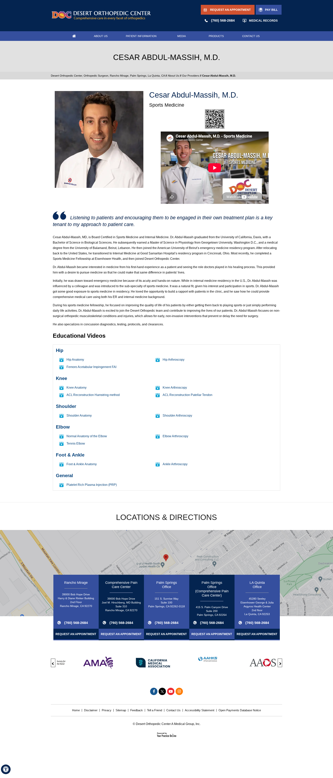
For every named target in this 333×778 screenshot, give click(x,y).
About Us (173, 75)
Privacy (106, 710)
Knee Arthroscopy (175, 387)
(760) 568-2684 (223, 20)
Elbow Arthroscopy (175, 436)
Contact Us (173, 710)
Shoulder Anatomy (79, 415)
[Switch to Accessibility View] (6, 769)
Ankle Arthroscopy (175, 464)
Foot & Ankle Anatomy (81, 464)
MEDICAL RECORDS (263, 20)
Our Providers (190, 75)
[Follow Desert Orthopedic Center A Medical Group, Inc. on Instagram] (179, 691)
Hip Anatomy (75, 359)
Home (76, 710)
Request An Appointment (230, 9)
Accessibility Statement (199, 710)
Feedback (136, 710)
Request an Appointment (76, 634)
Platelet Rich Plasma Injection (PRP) (91, 484)
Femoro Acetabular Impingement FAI (91, 367)
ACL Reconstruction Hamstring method (93, 395)
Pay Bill (271, 9)
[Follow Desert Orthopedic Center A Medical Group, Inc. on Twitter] (162, 691)
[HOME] (74, 36)
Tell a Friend (154, 710)
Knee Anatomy (76, 387)
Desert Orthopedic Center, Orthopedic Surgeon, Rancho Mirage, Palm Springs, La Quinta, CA (108, 75)
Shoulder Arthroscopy (177, 415)
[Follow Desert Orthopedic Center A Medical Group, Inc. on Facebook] (153, 691)
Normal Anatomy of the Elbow (86, 436)
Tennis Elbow (75, 443)
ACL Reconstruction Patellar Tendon (187, 395)
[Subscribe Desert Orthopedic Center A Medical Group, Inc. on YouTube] (170, 691)
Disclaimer (91, 710)
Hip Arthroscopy (173, 359)
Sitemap (121, 710)
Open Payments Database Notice (240, 710)
